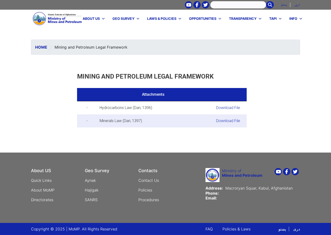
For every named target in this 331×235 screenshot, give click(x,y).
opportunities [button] (202, 18)
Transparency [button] (243, 18)
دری (297, 5)
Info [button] (293, 18)
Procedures (148, 199)
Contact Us (148, 180)
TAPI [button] (273, 18)
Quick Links (41, 180)
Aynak (90, 180)
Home (41, 47)
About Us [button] (91, 18)
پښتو (284, 5)
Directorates (42, 199)
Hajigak (91, 190)
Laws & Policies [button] (161, 18)
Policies (145, 190)
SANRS (91, 199)
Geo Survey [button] (123, 18)
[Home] (57, 19)
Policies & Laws (236, 229)
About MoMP (43, 190)
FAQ (209, 229)
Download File (228, 107)
